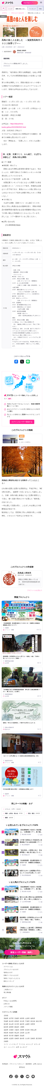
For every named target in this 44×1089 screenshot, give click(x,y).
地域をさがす (8, 972)
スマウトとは (8, 966)
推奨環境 (29, 1064)
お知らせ (7, 1004)
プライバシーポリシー (16, 1064)
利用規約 (5, 1064)
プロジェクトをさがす (11, 969)
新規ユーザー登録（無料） (22, 952)
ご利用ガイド (8, 989)
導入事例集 (7, 992)
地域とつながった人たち (12, 978)
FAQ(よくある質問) (10, 1001)
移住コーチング (9, 981)
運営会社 (22, 1067)
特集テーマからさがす (11, 975)
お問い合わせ (37, 1064)
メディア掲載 (8, 1007)
